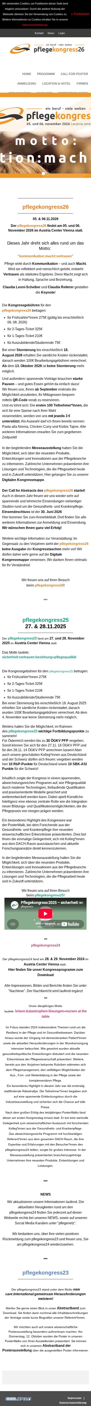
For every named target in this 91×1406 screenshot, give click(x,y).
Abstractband (68, 1308)
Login (61, 33)
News (51, 33)
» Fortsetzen (80, 14)
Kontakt (39, 33)
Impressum (74, 1398)
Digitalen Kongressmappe (23, 480)
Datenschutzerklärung (72, 1402)
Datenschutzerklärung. (35, 24)
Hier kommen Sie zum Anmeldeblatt (29, 517)
